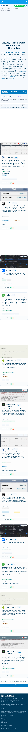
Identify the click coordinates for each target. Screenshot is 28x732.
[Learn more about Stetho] (3, 295)
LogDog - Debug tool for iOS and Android (12, 52)
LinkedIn (2, 713)
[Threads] (10, 728)
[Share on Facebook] (2, 97)
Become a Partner (4, 724)
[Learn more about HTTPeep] (3, 270)
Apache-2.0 (12, 421)
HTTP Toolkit (14, 77)
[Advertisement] (14, 25)
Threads (16, 712)
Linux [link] (5, 107)
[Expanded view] (22, 105)
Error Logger (4, 175)
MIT (10, 310)
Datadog (21, 77)
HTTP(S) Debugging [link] (20, 107)
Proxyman (11, 78)
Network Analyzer (5, 220)
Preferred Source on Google (7, 725)
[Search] (24, 2)
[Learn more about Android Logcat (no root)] (3, 404)
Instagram (20, 712)
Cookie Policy (3, 721)
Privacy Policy (4, 719)
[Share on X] (5, 97)
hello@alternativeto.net (6, 711)
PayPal (11, 715)
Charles (3, 78)
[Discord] (1, 728)
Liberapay (6, 715)
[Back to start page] (2, 2)
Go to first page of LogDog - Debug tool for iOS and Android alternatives (13, 685)
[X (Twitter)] (3, 728)
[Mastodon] (6, 728)
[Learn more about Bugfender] (3, 157)
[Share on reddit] (8, 97)
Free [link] (8, 107)
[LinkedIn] (15, 728)
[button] (15, 157)
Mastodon (8, 712)
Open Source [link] (12, 107)
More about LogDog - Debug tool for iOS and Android (13, 92)
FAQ (2, 716)
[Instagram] (13, 728)
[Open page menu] (26, 1)
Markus (13, 701)
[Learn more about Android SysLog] (3, 360)
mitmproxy (23, 71)
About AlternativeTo (5, 722)
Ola (9, 701)
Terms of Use (3, 718)
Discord (15, 711)
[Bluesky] (8, 728)
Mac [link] (2, 107)
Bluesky (12, 712)
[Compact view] (24, 105)
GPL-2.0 (11, 372)
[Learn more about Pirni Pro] (3, 203)
